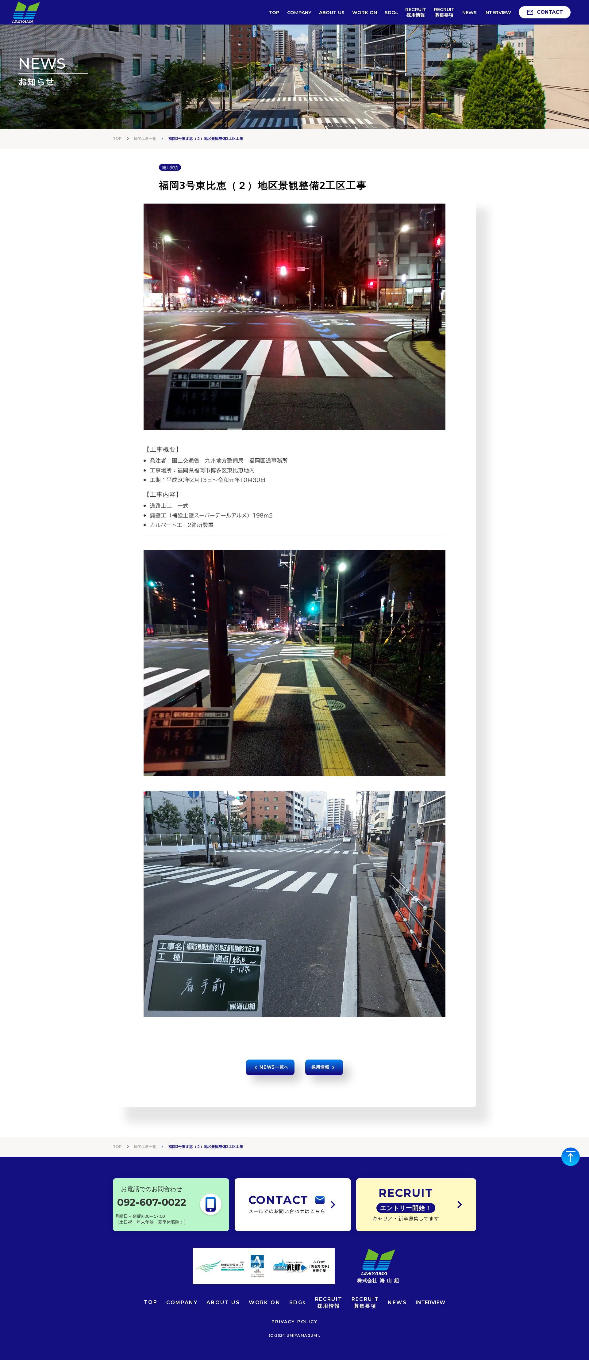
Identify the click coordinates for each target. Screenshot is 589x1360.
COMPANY (182, 1302)
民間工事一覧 (145, 138)
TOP (117, 138)
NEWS (397, 1302)
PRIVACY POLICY (294, 1321)
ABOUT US (223, 1302)
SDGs (297, 1302)
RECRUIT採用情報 (329, 1302)
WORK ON (264, 1302)
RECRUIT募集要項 (365, 1302)
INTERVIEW (430, 1302)
